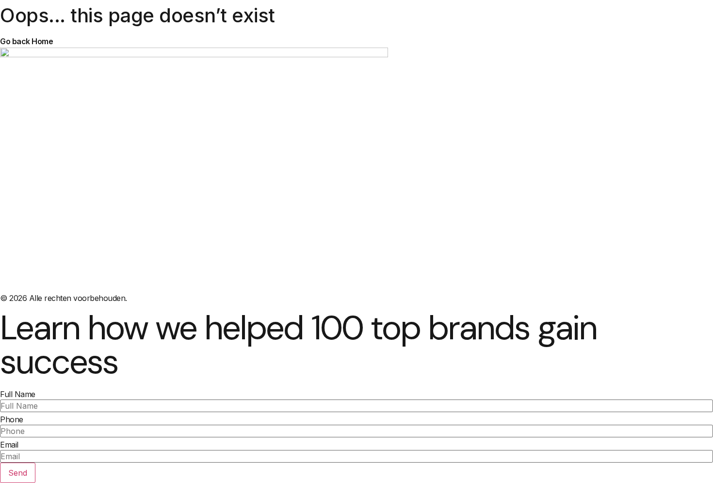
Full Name (17, 394)
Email (9, 445)
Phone (11, 419)
